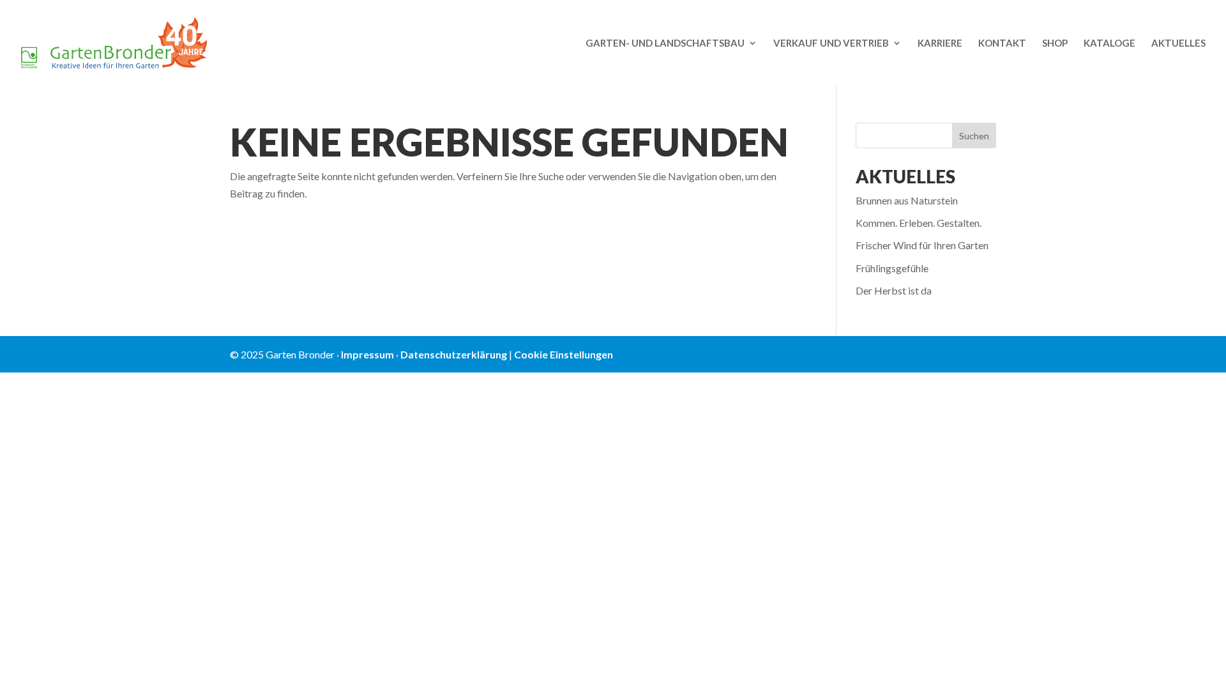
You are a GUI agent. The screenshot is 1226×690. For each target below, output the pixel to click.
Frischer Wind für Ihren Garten (922, 245)
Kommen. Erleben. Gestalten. (918, 223)
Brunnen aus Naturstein (907, 200)
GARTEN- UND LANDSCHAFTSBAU (665, 43)
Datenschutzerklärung (453, 354)
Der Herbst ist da (894, 290)
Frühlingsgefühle (892, 268)
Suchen (974, 135)
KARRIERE (940, 43)
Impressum (367, 354)
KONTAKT (1002, 43)
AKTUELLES (1178, 43)
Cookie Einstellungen (563, 354)
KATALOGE (1109, 43)
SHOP (1055, 43)
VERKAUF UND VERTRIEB (831, 43)
